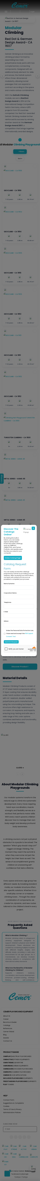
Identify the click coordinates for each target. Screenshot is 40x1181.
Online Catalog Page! (13, 558)
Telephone (7, 602)
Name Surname (9, 584)
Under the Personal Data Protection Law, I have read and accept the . (20, 633)
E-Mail (6, 612)
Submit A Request (11, 642)
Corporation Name (10, 593)
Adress (6, 621)
